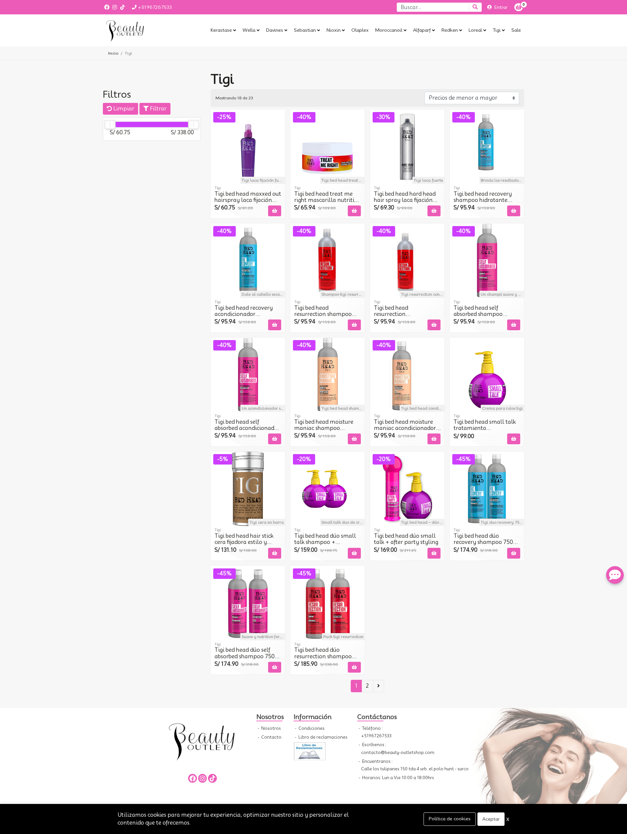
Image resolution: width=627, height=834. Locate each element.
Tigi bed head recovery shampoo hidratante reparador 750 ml (483, 200)
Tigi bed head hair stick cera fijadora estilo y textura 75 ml (244, 542)
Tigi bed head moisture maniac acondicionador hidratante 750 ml (405, 428)
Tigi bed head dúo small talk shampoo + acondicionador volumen (327, 542)
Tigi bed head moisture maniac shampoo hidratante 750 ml (323, 428)
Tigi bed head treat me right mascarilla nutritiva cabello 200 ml (327, 200)
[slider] (110, 124)
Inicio (113, 53)
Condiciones (311, 728)
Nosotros (270, 728)
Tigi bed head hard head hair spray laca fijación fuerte (405, 200)
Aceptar (491, 819)
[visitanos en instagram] (115, 7)
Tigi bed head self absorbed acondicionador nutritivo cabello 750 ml (247, 428)
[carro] (518, 7)
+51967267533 (154, 7)
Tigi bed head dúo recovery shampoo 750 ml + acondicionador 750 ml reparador (487, 545)
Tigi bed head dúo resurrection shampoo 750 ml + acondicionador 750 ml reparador (327, 659)
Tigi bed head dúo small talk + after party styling (406, 539)
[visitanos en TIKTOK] (122, 7)
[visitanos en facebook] (107, 7)
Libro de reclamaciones (322, 737)
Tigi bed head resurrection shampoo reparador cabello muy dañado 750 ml (324, 317)
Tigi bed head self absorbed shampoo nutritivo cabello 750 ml (485, 314)
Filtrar (158, 109)
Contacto (270, 737)
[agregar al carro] (274, 210)
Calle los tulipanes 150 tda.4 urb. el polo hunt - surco (415, 768)
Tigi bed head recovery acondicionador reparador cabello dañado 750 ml (244, 317)
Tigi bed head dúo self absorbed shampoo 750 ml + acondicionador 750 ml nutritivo (248, 659)
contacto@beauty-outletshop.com (397, 752)
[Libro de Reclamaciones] (310, 750)
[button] (223, 30)
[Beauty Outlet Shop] (135, 30)
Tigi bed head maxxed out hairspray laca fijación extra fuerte (248, 200)
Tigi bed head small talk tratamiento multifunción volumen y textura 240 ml (485, 431)
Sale (516, 30)
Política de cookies (450, 818)
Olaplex (360, 30)
